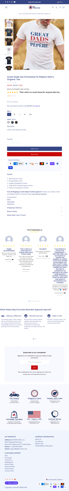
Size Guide (8, 458)
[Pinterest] (10, 2)
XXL (30, 114)
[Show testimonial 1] (7, 95)
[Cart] (63, 7)
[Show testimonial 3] (10, 95)
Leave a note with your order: (16, 130)
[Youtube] (14, 2)
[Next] (20, 22)
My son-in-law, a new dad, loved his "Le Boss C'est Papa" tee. (9, 254)
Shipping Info (9, 462)
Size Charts (10, 126)
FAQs (9, 199)
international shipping (39, 194)
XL (25, 114)
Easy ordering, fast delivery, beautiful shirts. (43, 252)
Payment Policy (10, 466)
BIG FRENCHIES (22, 487)
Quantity (10, 139)
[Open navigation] (6, 7)
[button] (34, 93)
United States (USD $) (55, 480)
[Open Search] (53, 7)
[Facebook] (5, 2)
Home (20, 13)
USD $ (60, 2)
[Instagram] (8, 2)
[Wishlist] (60, 7)
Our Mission (39, 441)
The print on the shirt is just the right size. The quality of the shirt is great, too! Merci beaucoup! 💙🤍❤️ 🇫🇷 (60, 287)
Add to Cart (34, 149)
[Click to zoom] (61, 22)
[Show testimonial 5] (13, 95)
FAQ (6, 456)
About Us (38, 439)
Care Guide (10, 202)
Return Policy (9, 464)
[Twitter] (12, 2)
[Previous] (16, 22)
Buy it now (34, 154)
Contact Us (10, 204)
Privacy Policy (9, 469)
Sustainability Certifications (44, 446)
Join (34, 367)
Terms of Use (9, 471)
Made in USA (39, 444)
